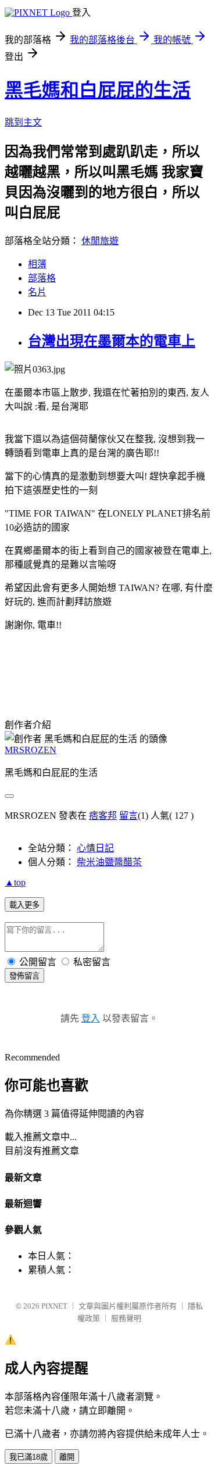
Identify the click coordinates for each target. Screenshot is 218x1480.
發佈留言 (24, 976)
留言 (128, 815)
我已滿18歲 (28, 1457)
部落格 (42, 278)
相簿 (37, 264)
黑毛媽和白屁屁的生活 (98, 90)
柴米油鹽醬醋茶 (109, 862)
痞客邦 (103, 815)
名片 (37, 292)
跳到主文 (23, 122)
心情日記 (95, 848)
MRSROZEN (30, 750)
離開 (66, 1457)
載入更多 (24, 905)
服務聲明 (126, 1318)
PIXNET (54, 1306)
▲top (15, 882)
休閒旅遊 (100, 241)
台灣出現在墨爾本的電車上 (111, 341)
